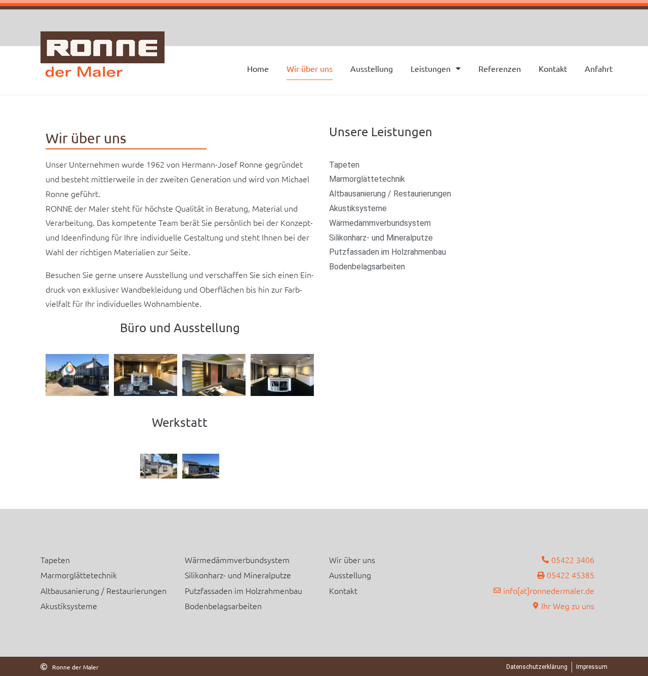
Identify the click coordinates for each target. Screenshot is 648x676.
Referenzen (499, 68)
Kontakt (553, 68)
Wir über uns (310, 68)
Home (258, 68)
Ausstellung (371, 68)
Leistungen (431, 68)
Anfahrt (599, 68)
